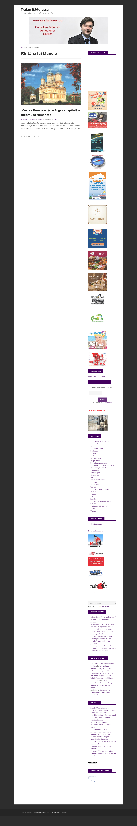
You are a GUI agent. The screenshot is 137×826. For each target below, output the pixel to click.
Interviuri (94, 482)
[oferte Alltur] (97, 366)
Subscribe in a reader (96, 376)
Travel (93, 508)
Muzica (93, 492)
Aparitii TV (94, 444)
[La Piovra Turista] (96, 565)
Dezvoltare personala (98, 463)
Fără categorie (95, 473)
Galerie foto (95, 475)
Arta (92, 446)
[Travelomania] (98, 593)
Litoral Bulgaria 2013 (98, 729)
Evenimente (95, 470)
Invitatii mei (95, 485)
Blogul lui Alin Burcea (99, 713)
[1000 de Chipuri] (98, 431)
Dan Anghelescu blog (98, 722)
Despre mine (95, 461)
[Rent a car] (97, 305)
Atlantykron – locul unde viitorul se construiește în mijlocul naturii (103, 619)
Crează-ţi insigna (92, 781)
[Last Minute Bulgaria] (97, 411)
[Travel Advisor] (95, 577)
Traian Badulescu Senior (100, 506)
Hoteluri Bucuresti (95, 531)
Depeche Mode (96, 458)
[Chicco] (97, 127)
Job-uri (93, 487)
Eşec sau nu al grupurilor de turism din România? (100, 692)
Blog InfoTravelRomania (99, 708)
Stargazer (64, 812)
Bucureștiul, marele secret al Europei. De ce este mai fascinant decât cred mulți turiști (103, 648)
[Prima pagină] (22, 47)
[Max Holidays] (95, 546)
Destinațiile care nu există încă (102, 624)
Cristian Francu (96, 720)
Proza (92, 496)
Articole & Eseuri (97, 449)
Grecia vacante (96, 524)
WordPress (55, 812)
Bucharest (94, 451)
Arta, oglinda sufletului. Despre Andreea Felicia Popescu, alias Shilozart (102, 668)
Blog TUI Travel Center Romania (102, 710)
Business (93, 453)
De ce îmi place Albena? (105, 664)
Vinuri (93, 511)
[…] (22, 131)
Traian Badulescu (92, 776)
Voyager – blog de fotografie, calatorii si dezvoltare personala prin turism (103, 753)
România (93, 499)
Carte (92, 456)
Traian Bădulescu (35, 9)
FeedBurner (107, 403)
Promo (93, 494)
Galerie (25, 119)
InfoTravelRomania (98, 480)
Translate (105, 606)
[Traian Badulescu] (89, 778)
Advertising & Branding (99, 441)
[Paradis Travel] (97, 349)
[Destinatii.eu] (97, 168)
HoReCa (93, 477)
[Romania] (97, 327)
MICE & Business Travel (99, 489)
